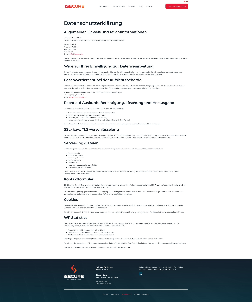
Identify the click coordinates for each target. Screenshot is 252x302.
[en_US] (187, 2)
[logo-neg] (75, 4)
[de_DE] (184, 2)
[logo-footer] (74, 266)
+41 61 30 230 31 (105, 284)
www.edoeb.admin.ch (77, 97)
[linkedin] (140, 273)
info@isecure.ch (76, 54)
